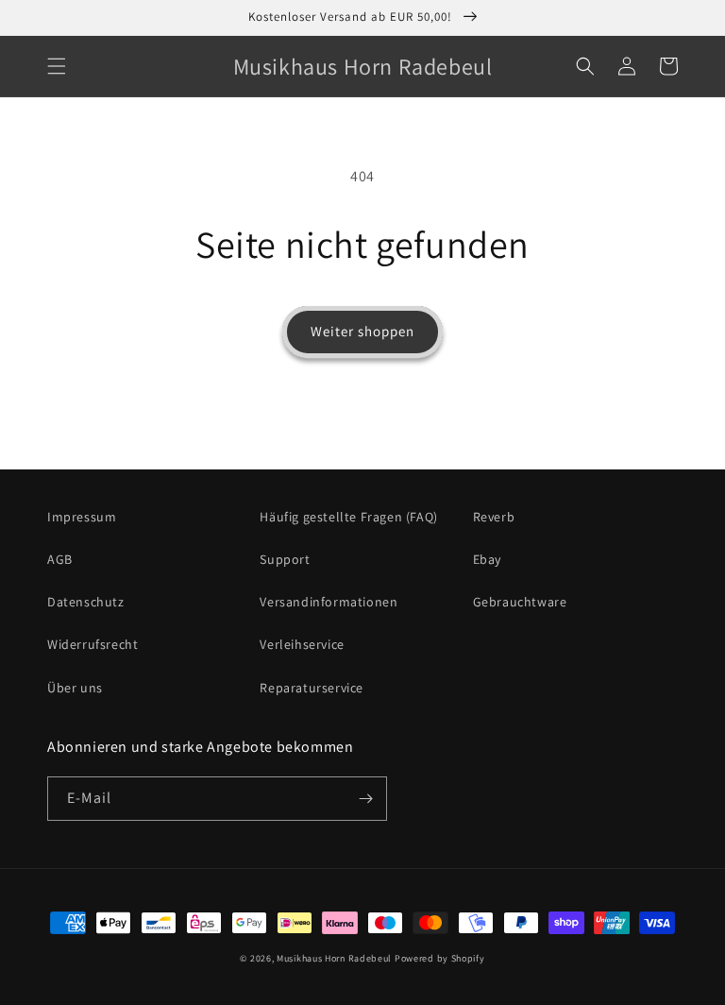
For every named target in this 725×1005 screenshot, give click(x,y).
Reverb (494, 516)
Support (285, 559)
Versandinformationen (328, 601)
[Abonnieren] (365, 798)
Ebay (487, 559)
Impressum (81, 516)
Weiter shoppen (362, 331)
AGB (60, 559)
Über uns (75, 687)
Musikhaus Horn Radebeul (334, 958)
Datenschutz (86, 601)
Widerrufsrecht (92, 644)
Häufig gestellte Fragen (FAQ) (348, 516)
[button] (56, 66)
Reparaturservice (311, 687)
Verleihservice (302, 644)
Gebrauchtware (520, 601)
